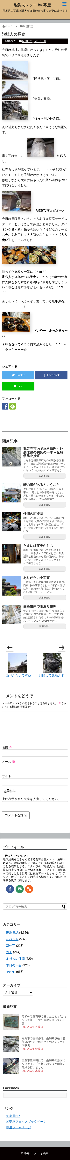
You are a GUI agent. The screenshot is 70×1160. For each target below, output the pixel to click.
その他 (10, 971)
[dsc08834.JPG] (16, 330)
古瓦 (9, 952)
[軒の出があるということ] (11, 492)
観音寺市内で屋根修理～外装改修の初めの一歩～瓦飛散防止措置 (43, 452)
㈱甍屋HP (13, 1116)
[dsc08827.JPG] (15, 263)
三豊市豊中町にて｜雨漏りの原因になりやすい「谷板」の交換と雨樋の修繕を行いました (43, 1064)
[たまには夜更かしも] (11, 553)
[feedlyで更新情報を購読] (12, 406)
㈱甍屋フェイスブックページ (26, 1121)
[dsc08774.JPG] (15, 78)
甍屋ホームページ (18, 1127)
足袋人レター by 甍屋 (32, 5)
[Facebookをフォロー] (5, 406)
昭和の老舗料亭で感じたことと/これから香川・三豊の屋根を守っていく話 (44, 1020)
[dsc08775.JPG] (15, 98)
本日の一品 (40, 41)
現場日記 (27, 41)
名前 (7, 747)
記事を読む (44, 476)
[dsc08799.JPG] (16, 210)
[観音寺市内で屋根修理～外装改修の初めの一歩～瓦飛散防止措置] (11, 456)
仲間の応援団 (33, 513)
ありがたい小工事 (36, 578)
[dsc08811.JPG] (40, 155)
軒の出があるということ (41, 485)
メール (8, 761)
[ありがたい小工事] (11, 586)
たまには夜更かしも (38, 546)
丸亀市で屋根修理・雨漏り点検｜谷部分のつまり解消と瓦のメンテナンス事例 (43, 1042)
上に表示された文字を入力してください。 (31, 799)
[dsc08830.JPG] (42, 263)
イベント (12, 939)
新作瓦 (10, 945)
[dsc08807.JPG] (15, 118)
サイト (6, 776)
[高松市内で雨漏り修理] (11, 614)
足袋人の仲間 (15, 958)
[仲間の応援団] (11, 521)
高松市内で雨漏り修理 (39, 606)
